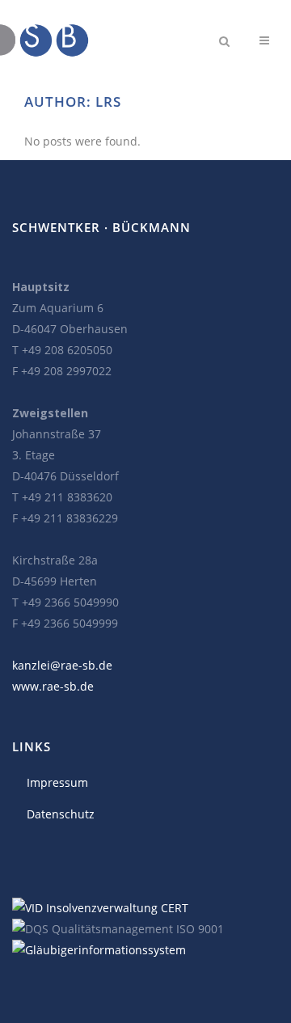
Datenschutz (61, 814)
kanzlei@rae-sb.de (62, 665)
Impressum (57, 782)
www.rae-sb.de (53, 686)
